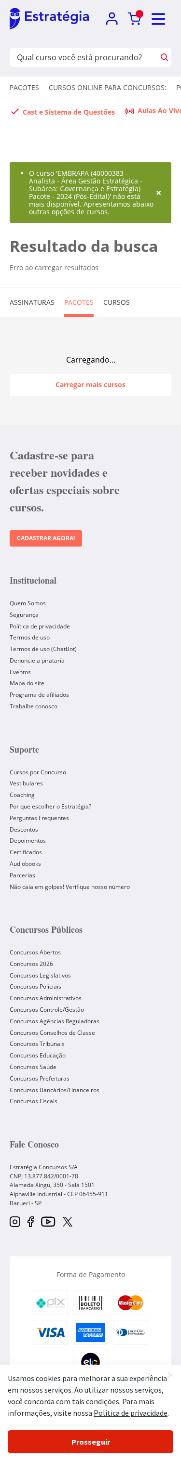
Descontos (24, 829)
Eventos (20, 672)
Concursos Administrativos (46, 998)
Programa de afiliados (39, 695)
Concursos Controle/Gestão (47, 1009)
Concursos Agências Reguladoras (54, 1021)
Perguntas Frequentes (39, 818)
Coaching (22, 795)
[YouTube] (48, 1222)
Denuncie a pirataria (37, 660)
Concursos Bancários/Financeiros (54, 1090)
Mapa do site (27, 683)
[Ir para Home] (49, 19)
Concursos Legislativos (40, 975)
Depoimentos (28, 840)
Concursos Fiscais (33, 1101)
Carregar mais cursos (90, 384)
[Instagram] (15, 1222)
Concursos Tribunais (37, 1044)
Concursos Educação (38, 1055)
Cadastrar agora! (46, 538)
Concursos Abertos (35, 952)
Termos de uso (30, 637)
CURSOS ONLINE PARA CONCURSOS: (108, 87)
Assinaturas (32, 302)
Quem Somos (28, 603)
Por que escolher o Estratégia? (50, 806)
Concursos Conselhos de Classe (52, 1033)
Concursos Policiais (35, 986)
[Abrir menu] (158, 19)
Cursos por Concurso (38, 772)
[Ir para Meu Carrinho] (134, 19)
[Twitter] (67, 1222)
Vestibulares (26, 783)
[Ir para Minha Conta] (112, 19)
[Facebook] (31, 1222)
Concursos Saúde (33, 1067)
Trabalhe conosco (33, 706)
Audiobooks (25, 864)
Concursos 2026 (31, 964)
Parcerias (22, 875)
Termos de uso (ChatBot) (43, 649)
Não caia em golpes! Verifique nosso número (70, 887)
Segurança (24, 615)
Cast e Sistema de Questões (69, 112)
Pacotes (24, 87)
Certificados (26, 852)
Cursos (116, 302)
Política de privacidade (40, 626)
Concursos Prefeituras (40, 1078)
